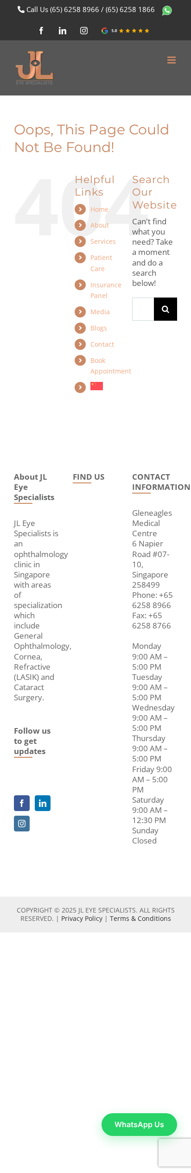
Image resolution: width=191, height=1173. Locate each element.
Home (99, 209)
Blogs (98, 327)
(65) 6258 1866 (130, 9)
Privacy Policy (81, 918)
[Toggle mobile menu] (172, 60)
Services (103, 241)
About (99, 225)
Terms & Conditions (140, 918)
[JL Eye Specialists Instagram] (22, 823)
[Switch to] (104, 386)
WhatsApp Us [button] (139, 1124)
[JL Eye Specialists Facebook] (22, 803)
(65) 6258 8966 (74, 9)
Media (100, 311)
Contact (102, 344)
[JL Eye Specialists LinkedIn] (43, 803)
